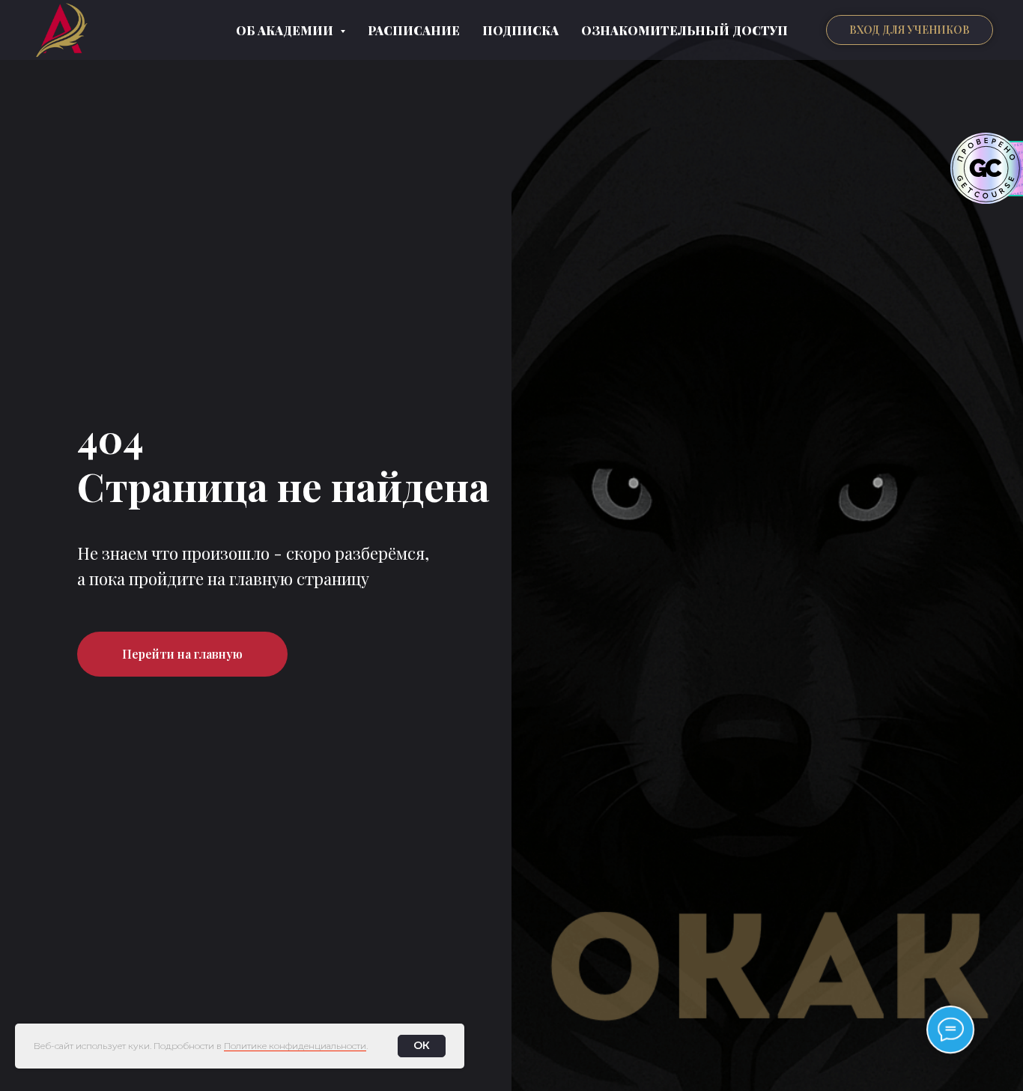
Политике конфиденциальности (295, 1045)
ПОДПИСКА (520, 30)
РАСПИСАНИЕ (414, 30)
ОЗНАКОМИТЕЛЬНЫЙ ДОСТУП (684, 30)
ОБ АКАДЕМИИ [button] (286, 30)
